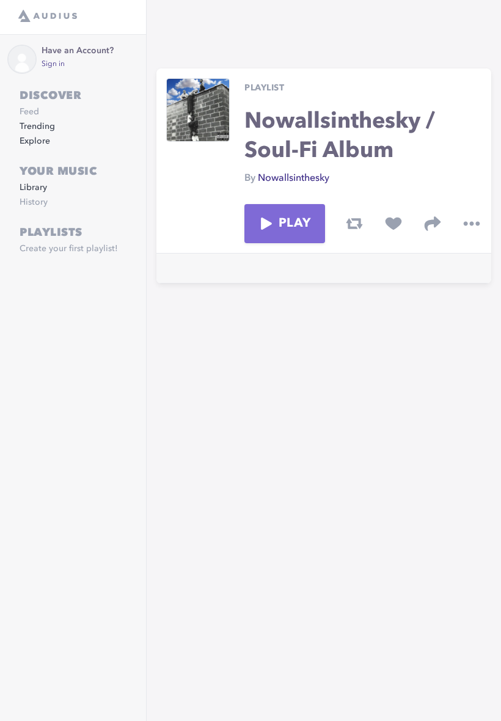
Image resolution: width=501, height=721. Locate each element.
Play (294, 224)
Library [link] (33, 187)
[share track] (432, 223)
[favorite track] (393, 223)
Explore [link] (35, 141)
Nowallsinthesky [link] (293, 178)
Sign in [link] (53, 64)
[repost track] (354, 223)
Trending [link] (37, 126)
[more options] (471, 223)
